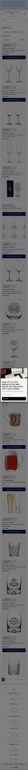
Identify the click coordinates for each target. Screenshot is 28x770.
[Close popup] (26, 370)
